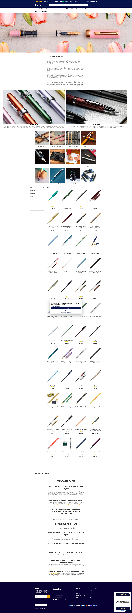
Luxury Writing (58, 8)
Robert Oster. (80, 504)
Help (88, 1)
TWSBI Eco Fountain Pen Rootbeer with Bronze (95, 295)
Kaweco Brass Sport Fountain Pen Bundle (53, 407)
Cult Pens (38, 608)
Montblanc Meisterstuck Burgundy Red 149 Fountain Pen (95, 204)
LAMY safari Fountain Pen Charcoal (95, 340)
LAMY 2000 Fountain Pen (81, 203)
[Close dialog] (130, 593)
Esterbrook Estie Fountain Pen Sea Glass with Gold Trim (66, 407)
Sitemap (91, 600)
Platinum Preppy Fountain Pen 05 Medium (52, 452)
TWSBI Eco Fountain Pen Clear (95, 316)
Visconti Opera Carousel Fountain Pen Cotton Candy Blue (67, 249)
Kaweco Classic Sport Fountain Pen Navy (81, 452)
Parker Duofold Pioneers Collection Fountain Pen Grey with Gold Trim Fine (95, 227)
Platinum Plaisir (34, 124)
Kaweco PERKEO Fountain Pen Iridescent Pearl (52, 317)
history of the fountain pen (53, 573)
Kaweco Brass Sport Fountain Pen (53, 227)
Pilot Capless (96, 124)
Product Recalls (79, 598)
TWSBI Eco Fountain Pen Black (66, 429)
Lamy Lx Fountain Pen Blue (67, 384)
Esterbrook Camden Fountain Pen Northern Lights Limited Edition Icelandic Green (81, 249)
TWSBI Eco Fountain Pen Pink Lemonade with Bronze (52, 272)
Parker (54, 504)
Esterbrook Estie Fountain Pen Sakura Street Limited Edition (66, 362)
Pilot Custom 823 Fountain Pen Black (81, 407)
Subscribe (123, 608)
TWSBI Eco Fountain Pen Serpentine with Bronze (81, 295)
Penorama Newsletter (93, 588)
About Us (78, 588)
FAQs (90, 597)
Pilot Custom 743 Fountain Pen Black (81, 227)
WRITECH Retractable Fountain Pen (81, 430)
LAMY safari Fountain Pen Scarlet (81, 339)
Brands (91, 8)
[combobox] (68, 5)
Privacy (91, 595)
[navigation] (38, 202)
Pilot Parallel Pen (67, 271)
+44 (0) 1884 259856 (59, 595)
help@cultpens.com (58, 597)
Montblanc (59, 504)
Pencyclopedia (92, 590)
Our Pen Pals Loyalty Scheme (81, 595)
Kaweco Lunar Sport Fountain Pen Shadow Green (53, 295)
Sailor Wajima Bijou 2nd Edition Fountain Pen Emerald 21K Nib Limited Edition (66, 204)
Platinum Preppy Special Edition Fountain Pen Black (95, 272)
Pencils (52, 8)
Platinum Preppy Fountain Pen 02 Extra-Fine (52, 385)
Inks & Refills (66, 8)
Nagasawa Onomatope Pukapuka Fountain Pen (53, 249)
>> (75, 463)
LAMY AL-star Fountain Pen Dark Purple (95, 452)
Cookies (91, 593)
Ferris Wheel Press (74, 504)
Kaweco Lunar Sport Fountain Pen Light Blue (53, 340)
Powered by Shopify (42, 608)
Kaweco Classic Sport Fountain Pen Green (66, 317)
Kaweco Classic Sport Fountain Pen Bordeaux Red (66, 227)
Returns (77, 597)
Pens (47, 8)
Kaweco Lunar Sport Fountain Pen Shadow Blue (81, 272)
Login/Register (93, 1)
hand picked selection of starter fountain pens (70, 546)
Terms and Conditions (93, 598)
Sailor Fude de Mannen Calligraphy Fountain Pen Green (67, 340)
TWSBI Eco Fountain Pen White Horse (81, 385)
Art (82, 8)
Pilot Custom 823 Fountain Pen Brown (95, 385)
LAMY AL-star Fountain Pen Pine (81, 316)
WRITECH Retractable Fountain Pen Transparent (52, 362)
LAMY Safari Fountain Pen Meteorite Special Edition (95, 362)
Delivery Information (79, 593)
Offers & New (41, 8)
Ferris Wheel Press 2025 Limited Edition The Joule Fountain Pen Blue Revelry (95, 249)
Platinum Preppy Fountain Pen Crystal (81, 362)
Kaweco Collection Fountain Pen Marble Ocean (53, 204)
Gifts (86, 8)
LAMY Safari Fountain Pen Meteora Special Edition (67, 295)
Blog (90, 591)
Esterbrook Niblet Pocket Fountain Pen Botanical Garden (95, 430)
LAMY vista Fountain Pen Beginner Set (66, 452)
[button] (96, 5)
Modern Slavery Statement (80, 600)
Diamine (69, 504)
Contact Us (78, 591)
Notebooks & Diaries (75, 8)
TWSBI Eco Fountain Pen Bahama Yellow (53, 430)
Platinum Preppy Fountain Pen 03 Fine (95, 407)
